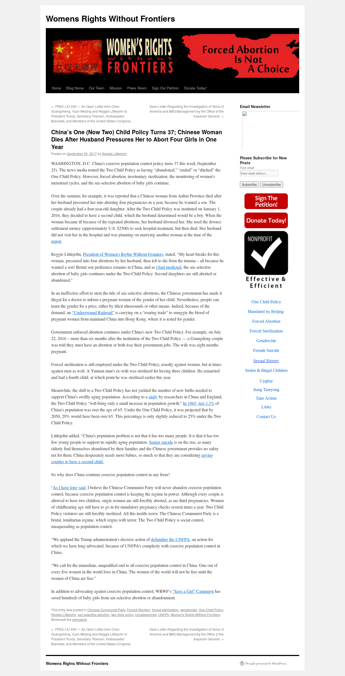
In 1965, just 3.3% (198, 403)
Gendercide (266, 340)
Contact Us (266, 416)
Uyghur (266, 381)
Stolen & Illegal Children (266, 370)
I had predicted (168, 267)
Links (266, 407)
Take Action (266, 398)
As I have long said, (70, 487)
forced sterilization (165, 609)
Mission (116, 87)
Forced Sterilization (266, 331)
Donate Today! (195, 87)
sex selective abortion (94, 614)
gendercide (188, 609)
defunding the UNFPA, (171, 539)
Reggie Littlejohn (114, 153)
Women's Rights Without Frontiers (195, 614)
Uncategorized (146, 614)
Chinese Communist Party (106, 609)
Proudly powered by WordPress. (266, 663)
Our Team (96, 87)
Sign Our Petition (165, 87)
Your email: (247, 167)
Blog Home (75, 87)
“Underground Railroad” (93, 312)
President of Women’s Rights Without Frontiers (123, 254)
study (153, 396)
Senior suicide (161, 442)
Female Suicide (266, 350)
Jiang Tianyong (266, 389)
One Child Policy (211, 609)
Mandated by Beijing (266, 311)
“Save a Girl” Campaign (193, 591)
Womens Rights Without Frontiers (110, 18)
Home (56, 87)
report (56, 241)
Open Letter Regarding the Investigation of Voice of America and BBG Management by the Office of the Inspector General (186, 111)
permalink (79, 619)
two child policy (122, 614)
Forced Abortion (138, 609)
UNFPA (163, 614)
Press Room (137, 87)
